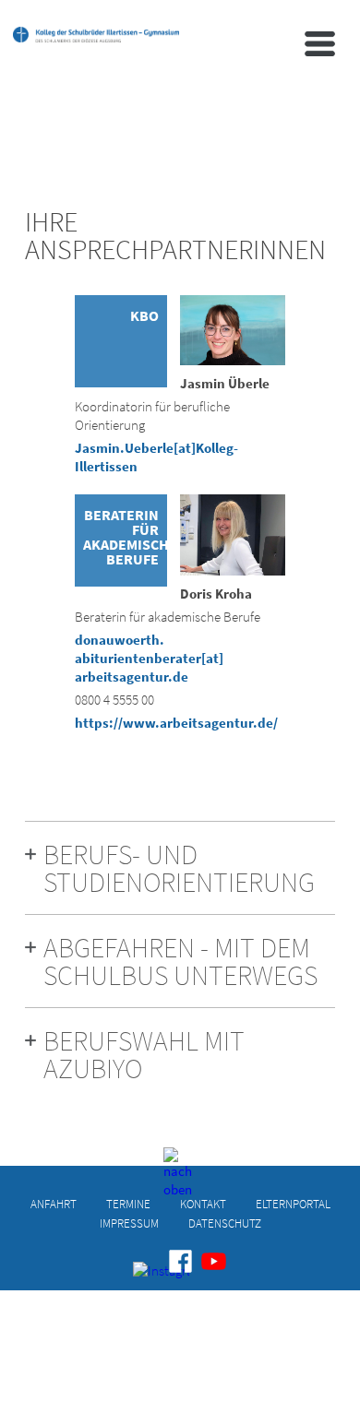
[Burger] (320, 44)
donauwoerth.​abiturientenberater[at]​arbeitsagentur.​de (149, 658)
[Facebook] (180, 1261)
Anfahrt (53, 1203)
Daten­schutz (224, 1222)
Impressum (129, 1222)
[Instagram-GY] (147, 1275)
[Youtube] (213, 1261)
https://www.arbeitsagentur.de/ (176, 722)
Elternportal (293, 1203)
